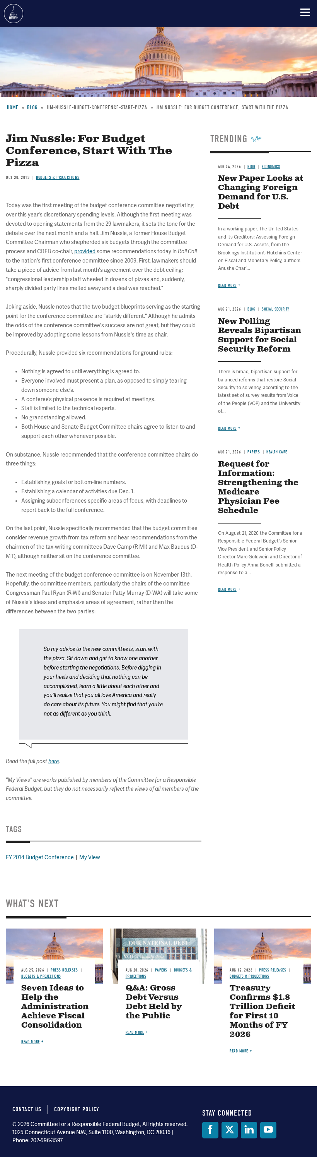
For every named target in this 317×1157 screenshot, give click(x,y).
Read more (227, 428)
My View (89, 857)
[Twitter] (230, 1130)
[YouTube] (268, 1130)
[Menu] (305, 12)
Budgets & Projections (41, 976)
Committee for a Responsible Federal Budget (13, 13)
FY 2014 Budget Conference (40, 857)
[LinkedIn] (249, 1130)
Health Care (276, 452)
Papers (253, 452)
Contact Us (26, 1109)
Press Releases (64, 970)
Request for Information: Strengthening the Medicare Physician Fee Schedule (258, 487)
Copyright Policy (76, 1109)
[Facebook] (210, 1130)
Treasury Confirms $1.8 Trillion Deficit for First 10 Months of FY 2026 (262, 1011)
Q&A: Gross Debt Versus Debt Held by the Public (154, 1002)
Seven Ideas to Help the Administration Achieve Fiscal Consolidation (55, 1007)
